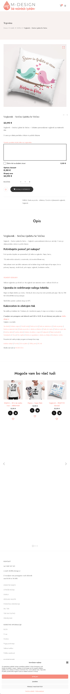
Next (66, 464)
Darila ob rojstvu (48, 329)
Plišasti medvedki (55, 332)
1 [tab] (33, 546)
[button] (67, 662)
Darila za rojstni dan (60, 329)
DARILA (19, 28)
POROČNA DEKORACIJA (12, 604)
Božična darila (8, 332)
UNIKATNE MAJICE (10, 585)
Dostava (6, 639)
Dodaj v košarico (23, 189)
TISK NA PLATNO (9, 613)
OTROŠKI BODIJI (9, 590)
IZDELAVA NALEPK (10, 599)
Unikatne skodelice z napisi (32, 332)
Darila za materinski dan (10, 329)
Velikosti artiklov (8, 648)
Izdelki (12, 28)
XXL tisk (39, 344)
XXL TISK (6, 609)
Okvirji (14, 335)
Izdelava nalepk (8, 344)
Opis (37, 221)
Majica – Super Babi (35, 403)
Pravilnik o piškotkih (29, 691)
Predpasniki (45, 332)
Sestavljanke (7, 335)
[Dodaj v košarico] (15, 413)
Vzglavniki (25, 203)
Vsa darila (6, 326)
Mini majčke (20, 335)
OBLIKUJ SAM (8, 618)
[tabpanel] (13, 400)
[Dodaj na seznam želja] (6, 189)
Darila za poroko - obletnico (36, 200)
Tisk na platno (24, 344)
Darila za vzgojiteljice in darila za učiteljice (38, 335)
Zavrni (35, 682)
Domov (6, 28)
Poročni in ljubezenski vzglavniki (55, 200)
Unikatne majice (15, 326)
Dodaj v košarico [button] (15, 413)
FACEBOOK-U (19, 348)
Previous (4, 464)
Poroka (16, 344)
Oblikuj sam (32, 344)
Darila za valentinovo (45, 326)
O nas (5, 634)
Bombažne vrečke (57, 335)
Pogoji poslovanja (9, 644)
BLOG (6, 629)
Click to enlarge (64, 47)
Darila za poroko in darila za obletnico (30, 329)
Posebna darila (18, 332)
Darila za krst (34, 326)
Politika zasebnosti (39, 691)
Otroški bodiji (25, 326)
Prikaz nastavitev (35, 687)
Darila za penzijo (58, 326)
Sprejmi (35, 677)
